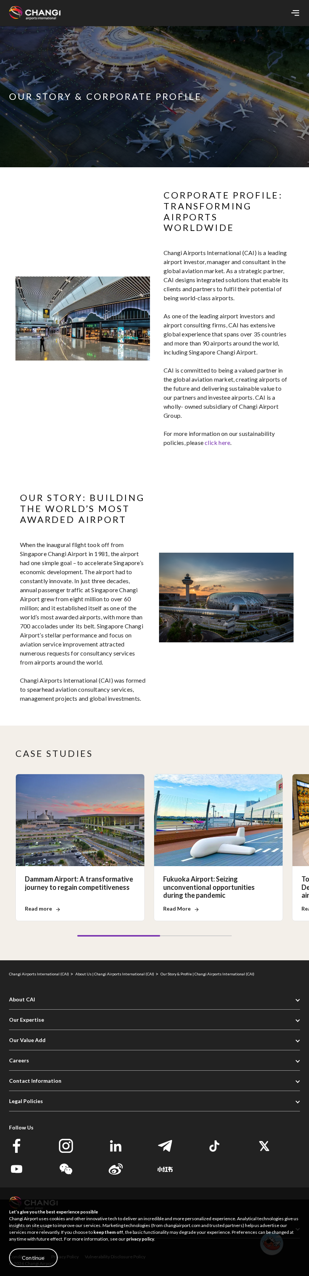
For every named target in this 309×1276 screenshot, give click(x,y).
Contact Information (35, 1080)
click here (217, 442)
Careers (19, 1060)
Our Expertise (26, 1019)
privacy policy (140, 1239)
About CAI (22, 999)
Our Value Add (27, 1040)
